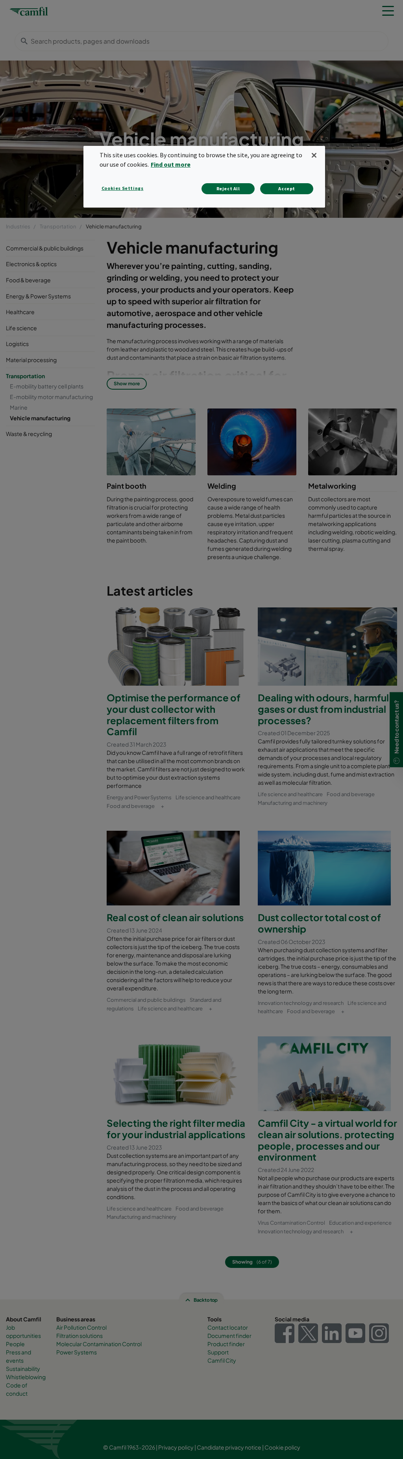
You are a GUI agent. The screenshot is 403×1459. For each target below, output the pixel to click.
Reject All (228, 188)
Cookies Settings (123, 188)
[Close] (314, 155)
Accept (286, 188)
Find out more (170, 164)
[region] (204, 177)
